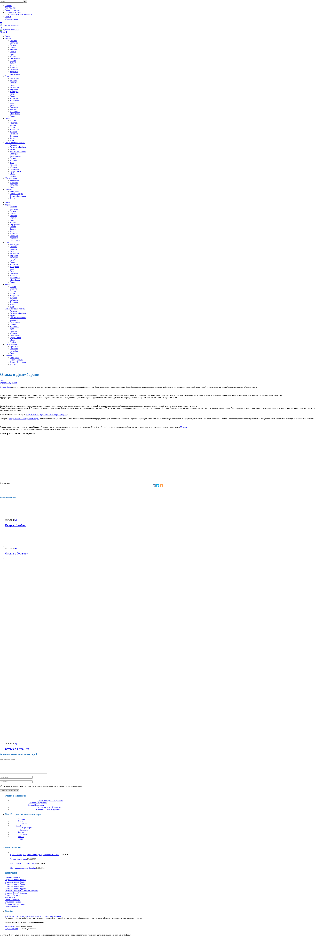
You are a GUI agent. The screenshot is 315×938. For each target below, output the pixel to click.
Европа (8, 38)
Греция (13, 45)
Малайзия (14, 98)
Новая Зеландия (16, 194)
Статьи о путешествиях (15, 904)
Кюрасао (13, 165)
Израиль (13, 83)
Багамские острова (18, 151)
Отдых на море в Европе (15, 884)
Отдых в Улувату (16, 553)
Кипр (12, 54)
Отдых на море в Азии (14, 886)
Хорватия (14, 72)
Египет (13, 125)
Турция (13, 63)
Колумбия (14, 185)
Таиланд (13, 109)
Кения (12, 127)
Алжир (13, 120)
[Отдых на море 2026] (9, 25)
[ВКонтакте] (154, 485)
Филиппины (15, 112)
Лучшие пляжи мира (18, 859)
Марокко (13, 132)
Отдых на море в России (15, 880)
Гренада (13, 158)
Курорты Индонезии (8, 383)
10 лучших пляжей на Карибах (23, 868)
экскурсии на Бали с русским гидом (24, 419)
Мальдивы (14, 100)
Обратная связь (11, 19)
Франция (13, 67)
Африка (8, 118)
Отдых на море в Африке (15, 888)
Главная (8, 6)
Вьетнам (13, 80)
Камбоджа (14, 92)
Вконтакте (9, 926)
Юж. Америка (11, 178)
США (12, 174)
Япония (13, 116)
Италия (13, 52)
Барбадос (13, 154)
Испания (13, 49)
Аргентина (14, 180)
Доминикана (15, 156)
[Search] (1, 27)
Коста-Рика (14, 160)
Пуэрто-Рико (15, 171)
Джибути (13, 123)
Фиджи (13, 198)
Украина (13, 65)
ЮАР (12, 140)
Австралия (14, 191)
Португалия (15, 58)
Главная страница (12, 877)
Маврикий (14, 129)
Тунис (12, 138)
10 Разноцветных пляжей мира (23, 863)
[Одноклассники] (161, 485)
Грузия (13, 47)
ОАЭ (12, 103)
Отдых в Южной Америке (16, 893)
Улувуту (183, 427)
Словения (14, 69)
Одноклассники (11, 929)
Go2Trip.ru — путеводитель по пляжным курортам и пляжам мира (33, 916)
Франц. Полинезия (18, 196)
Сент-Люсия (15, 169)
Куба (12, 163)
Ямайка (13, 176)
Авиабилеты (10, 8)
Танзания (14, 136)
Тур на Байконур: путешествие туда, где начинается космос (34, 855)
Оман (12, 105)
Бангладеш (14, 78)
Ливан (12, 96)
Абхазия (13, 41)
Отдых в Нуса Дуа (17, 748)
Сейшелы (14, 134)
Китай (12, 94)
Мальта (13, 56)
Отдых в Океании (12, 895)
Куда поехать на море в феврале (53, 414)
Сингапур (14, 107)
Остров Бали (5, 387)
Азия (7, 76)
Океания (8, 189)
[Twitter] (157, 485)
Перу (12, 187)
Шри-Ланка (15, 114)
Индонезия (14, 87)
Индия (12, 85)
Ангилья (13, 145)
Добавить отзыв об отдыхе (21, 14)
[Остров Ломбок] (18, 518)
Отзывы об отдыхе (13, 12)
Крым (7, 36)
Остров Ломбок (15, 525)
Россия (13, 61)
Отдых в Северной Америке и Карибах (21, 891)
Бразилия (14, 183)
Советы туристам (12, 10)
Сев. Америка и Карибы (15, 143)
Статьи (8, 17)
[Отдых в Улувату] (18, 546)
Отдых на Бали (32, 414)
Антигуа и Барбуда (18, 147)
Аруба (12, 149)
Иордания (14, 89)
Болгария (14, 43)
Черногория (15, 74)
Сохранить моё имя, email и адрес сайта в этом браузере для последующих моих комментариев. (43, 786)
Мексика (13, 167)
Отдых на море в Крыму (15, 882)
